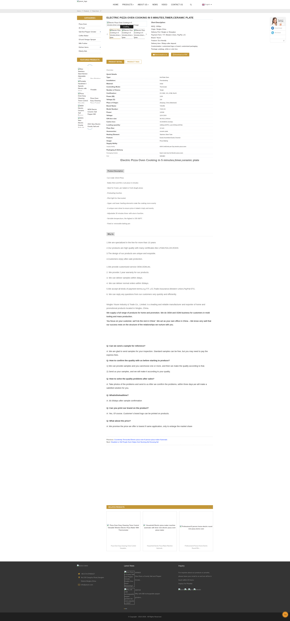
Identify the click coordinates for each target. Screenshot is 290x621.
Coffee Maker (83, 36)
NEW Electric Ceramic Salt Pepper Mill (92, 111)
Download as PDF (181, 54)
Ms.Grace (278, 32)
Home (115, 4)
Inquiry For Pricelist (185, 583)
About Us (142, 4)
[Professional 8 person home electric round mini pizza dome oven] (196, 528)
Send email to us (161, 54)
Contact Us (177, 4)
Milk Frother (83, 43)
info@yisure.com (87, 585)
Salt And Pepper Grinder (87, 32)
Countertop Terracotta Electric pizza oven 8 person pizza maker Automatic (140, 440)
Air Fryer (82, 28)
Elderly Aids (83, 51)
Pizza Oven (95, 11)
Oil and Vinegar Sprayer (87, 39)
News (155, 4)
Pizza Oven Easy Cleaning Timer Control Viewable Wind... (95, 103)
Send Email (278, 28)
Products (127, 4)
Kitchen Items (83, 47)
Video (164, 4)
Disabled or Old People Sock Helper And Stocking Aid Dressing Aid (134, 442)
